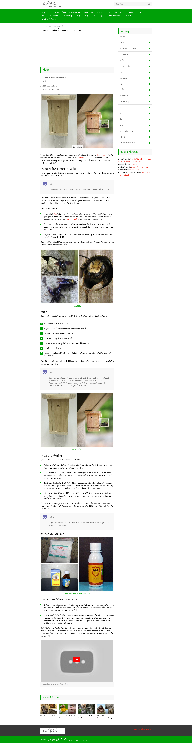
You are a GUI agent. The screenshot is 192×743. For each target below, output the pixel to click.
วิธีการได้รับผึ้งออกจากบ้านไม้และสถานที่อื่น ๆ (104, 717)
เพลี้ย (42, 16)
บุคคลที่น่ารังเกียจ (47, 19)
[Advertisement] (77, 48)
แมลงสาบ (86, 12)
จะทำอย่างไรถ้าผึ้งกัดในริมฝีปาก (67, 717)
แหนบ (54, 12)
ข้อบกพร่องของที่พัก (69, 12)
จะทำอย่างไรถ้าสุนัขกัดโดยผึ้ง (85, 717)
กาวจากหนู (134, 170)
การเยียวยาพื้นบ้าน (48, 85)
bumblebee (83, 158)
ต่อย (55, 214)
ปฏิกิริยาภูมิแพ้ (71, 219)
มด (141, 12)
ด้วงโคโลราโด (114, 16)
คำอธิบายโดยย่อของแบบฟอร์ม (53, 77)
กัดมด (134, 164)
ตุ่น (102, 16)
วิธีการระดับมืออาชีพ (49, 90)
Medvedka (54, 16)
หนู (78, 16)
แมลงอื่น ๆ (68, 16)
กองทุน (43, 12)
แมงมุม (128, 16)
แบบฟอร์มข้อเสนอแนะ (143, 729)
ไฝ (94, 16)
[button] (42, 121)
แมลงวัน (130, 12)
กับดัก (43, 81)
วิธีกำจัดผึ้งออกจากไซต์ (47, 716)
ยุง (121, 12)
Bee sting (101, 155)
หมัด (98, 12)
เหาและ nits (109, 12)
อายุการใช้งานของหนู (139, 167)
